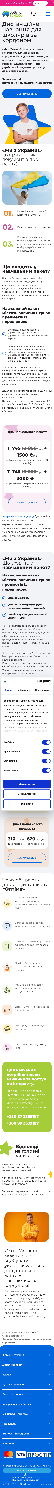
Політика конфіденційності (25, 1477)
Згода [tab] (8, 690)
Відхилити (27, 803)
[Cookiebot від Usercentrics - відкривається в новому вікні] (38, 682)
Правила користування (25, 1480)
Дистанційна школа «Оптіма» (19, 1332)
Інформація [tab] (24, 690)
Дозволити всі (27, 784)
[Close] (52, 1)
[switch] (46, 751)
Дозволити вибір (27, 793)
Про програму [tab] (43, 690)
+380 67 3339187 (23, 1116)
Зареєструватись (27, 93)
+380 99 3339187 (23, 1123)
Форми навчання (12, 1335)
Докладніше (40, 3)
